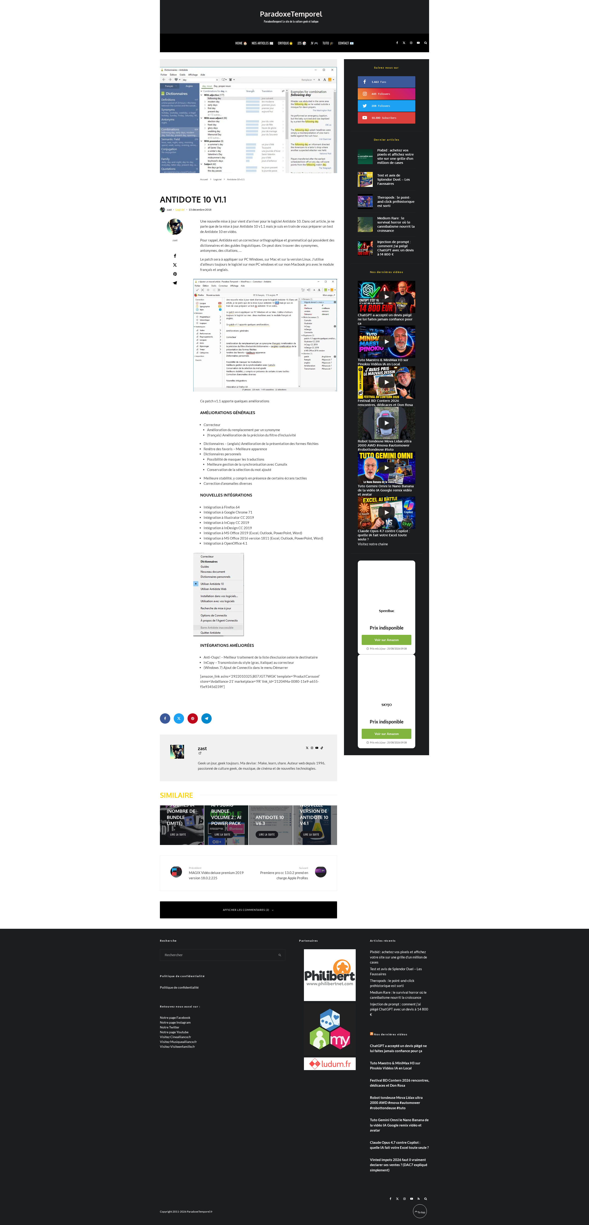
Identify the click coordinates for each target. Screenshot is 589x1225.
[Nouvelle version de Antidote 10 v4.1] (315, 825)
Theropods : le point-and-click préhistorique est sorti (395, 201)
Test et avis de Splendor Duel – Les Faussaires (393, 179)
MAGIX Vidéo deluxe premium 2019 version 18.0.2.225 (216, 873)
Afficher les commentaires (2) (246, 909)
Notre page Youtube (174, 1032)
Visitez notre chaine (373, 544)
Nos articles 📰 (262, 43)
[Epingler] (175, 274)
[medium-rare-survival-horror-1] (365, 224)
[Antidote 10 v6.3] (271, 825)
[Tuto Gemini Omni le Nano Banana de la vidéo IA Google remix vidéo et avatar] (386, 468)
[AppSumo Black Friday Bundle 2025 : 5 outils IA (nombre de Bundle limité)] (182, 825)
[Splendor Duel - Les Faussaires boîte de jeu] (365, 179)
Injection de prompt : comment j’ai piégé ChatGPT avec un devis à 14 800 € (395, 248)
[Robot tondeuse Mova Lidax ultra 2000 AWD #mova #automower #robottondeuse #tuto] (386, 423)
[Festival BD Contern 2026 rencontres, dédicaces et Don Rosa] (386, 382)
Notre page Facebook (175, 1017)
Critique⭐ (285, 43)
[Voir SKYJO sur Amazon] (386, 678)
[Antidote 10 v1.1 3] (218, 594)
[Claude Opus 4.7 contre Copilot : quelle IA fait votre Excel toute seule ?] (386, 512)
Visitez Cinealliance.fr (175, 1037)
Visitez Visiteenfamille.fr (177, 1046)
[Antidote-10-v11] (248, 116)
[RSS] (418, 1198)
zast (169, 209)
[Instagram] (411, 43)
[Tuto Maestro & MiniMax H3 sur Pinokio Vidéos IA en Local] (386, 341)
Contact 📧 (346, 43)
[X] (404, 43)
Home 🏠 (241, 43)
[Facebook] (397, 43)
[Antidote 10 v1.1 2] (265, 335)
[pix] (365, 156)
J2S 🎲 (301, 43)
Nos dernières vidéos (390, 1034)
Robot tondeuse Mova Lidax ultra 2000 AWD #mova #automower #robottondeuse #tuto (396, 1102)
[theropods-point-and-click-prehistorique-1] (365, 201)
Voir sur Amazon (387, 640)
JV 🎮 (314, 43)
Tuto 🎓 (328, 43)
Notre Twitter (169, 1027)
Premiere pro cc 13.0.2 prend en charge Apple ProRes (284, 873)
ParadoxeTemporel (291, 13)
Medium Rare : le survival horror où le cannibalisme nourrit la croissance (396, 224)
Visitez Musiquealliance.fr (178, 1042)
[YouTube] (418, 43)
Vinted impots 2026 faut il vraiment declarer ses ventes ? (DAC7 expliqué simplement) (398, 1165)
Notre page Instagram (175, 1022)
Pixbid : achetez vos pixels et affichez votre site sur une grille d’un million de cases (395, 156)
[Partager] (175, 256)
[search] (280, 955)
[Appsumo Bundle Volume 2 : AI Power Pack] (226, 825)
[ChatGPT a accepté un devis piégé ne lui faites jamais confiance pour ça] (365, 248)
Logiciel (180, 209)
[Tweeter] (175, 265)
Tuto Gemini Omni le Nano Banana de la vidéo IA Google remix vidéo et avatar (399, 1125)
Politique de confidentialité (179, 987)
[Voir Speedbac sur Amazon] (386, 584)
